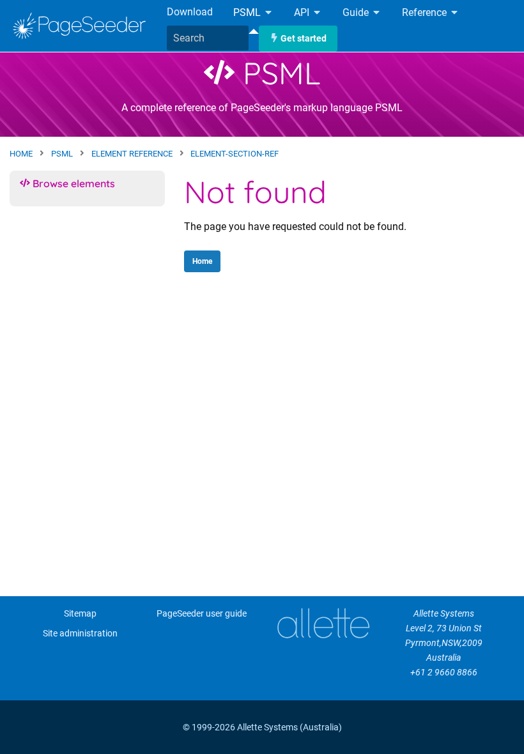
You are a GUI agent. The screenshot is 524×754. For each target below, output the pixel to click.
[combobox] (208, 38)
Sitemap (80, 613)
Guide (357, 13)
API (303, 13)
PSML (248, 13)
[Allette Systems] (322, 623)
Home (202, 261)
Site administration (80, 633)
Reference (425, 13)
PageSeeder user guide (202, 613)
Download (190, 12)
